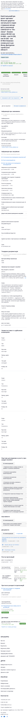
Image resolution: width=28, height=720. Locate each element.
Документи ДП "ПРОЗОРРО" (8, 656)
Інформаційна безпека (7, 653)
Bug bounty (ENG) (5, 648)
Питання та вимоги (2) (20, 106)
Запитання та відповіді (7, 691)
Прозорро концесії (5, 651)
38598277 (3, 128)
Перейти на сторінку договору (8, 626)
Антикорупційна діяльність (8, 688)
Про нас (3, 640)
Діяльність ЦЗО (5, 672)
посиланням (8, 8)
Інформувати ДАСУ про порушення (10, 98)
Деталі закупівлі (6, 106)
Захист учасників (5, 686)
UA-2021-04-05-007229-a (7, 53)
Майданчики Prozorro (6, 664)
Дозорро (3, 667)
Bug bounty (4, 646)
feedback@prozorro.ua (6, 704)
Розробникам (4, 680)
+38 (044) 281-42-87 (5, 699)
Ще (25, 277)
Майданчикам (4, 683)
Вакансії (3, 643)
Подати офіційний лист (6, 707)
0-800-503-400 (4, 702)
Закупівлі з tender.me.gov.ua (8, 669)
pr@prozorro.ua (4, 714)
